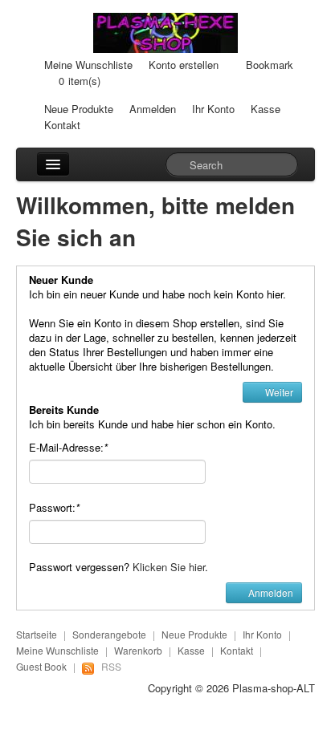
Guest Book (41, 666)
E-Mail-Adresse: (68, 447)
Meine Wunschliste (88, 64)
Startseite (36, 634)
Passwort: (54, 507)
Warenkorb (138, 650)
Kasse (265, 108)
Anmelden (152, 108)
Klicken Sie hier (169, 566)
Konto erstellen (184, 64)
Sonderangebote (109, 634)
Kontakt (62, 124)
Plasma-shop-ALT (273, 687)
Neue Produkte (78, 108)
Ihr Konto (213, 108)
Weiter (278, 392)
